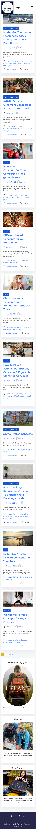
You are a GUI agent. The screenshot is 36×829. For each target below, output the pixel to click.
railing (5, 66)
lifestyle (11, 197)
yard (4, 131)
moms (5, 329)
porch (30, 449)
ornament (16, 128)
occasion (23, 396)
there (13, 329)
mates (17, 197)
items (29, 327)
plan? (29, 396)
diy (14, 514)
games (5, 197)
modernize (26, 63)
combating (9, 195)
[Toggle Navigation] (32, 7)
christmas (9, 327)
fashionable (21, 61)
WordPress (18, 826)
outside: (23, 128)
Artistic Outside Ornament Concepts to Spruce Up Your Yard (17, 105)
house (10, 63)
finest (23, 195)
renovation (7, 518)
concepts (9, 61)
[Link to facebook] (11, 816)
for (26, 61)
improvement (17, 63)
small (5, 452)
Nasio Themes (18, 824)
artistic (8, 126)
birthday (8, 394)
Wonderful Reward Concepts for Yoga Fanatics (15, 618)
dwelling (18, 514)
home (5, 63)
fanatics (15, 640)
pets (24, 577)
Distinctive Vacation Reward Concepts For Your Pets (16, 558)
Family (6, 294)
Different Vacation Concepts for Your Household (14, 239)
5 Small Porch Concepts (18, 433)
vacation (12, 263)
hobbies (24, 640)
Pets (5, 550)
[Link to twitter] (19, 816)
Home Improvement (11, 28)
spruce (29, 128)
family (22, 327)
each (14, 61)
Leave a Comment (12, 69)
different (15, 260)
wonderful (19, 329)
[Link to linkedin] (23, 816)
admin (21, 48)
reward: (22, 197)
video (27, 197)
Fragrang (18, 8)
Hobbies (7, 611)
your (9, 66)
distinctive (16, 577)
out (9, 329)
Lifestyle (7, 162)
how (12, 396)
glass (30, 61)
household (25, 260)
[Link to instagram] (15, 816)
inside (26, 516)
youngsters (7, 398)
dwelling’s (25, 514)
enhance (6, 516)
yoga (18, 642)
